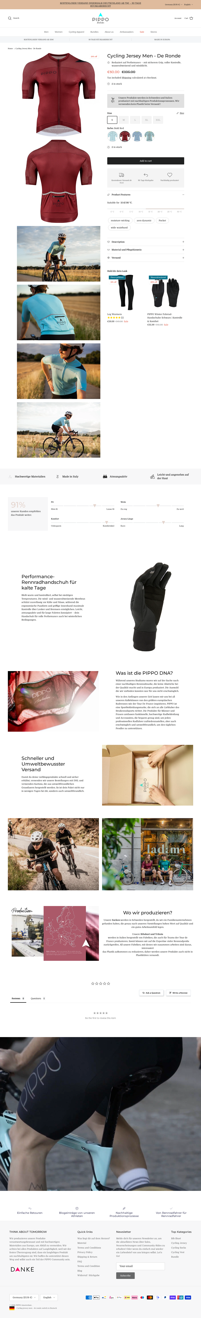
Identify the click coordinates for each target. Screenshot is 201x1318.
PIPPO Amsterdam (24, 1305)
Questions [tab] (36, 998)
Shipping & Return (87, 1257)
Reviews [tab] (16, 998)
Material (81, 1243)
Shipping (126, 77)
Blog (79, 1271)
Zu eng (124, 509)
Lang (181, 526)
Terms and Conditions (89, 1247)
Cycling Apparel (76, 32)
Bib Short (176, 1238)
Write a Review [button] (180, 992)
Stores (153, 32)
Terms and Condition (88, 1266)
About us (109, 32)
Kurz (123, 526)
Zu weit (180, 509)
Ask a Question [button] (153, 992)
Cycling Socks (178, 1247)
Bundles (94, 32)
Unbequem (56, 526)
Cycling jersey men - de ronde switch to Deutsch (36, 1308)
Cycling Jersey (179, 1243)
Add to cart (146, 161)
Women (58, 32)
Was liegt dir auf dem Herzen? (93, 1238)
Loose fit (110, 509)
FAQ (79, 1261)
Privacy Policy (84, 1252)
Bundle (175, 1257)
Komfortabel (108, 526)
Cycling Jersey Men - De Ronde (28, 49)
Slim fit (54, 509)
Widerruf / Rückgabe (88, 1275)
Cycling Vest (177, 1252)
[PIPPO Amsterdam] (100, 18)
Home (10, 49)
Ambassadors (126, 32)
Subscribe (125, 1275)
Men (46, 32)
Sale (142, 32)
